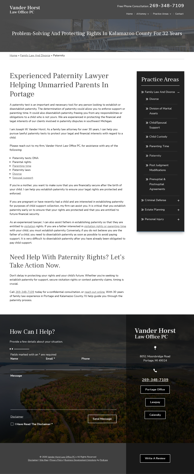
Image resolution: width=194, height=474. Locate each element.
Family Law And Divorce (160, 92)
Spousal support (22, 178)
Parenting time (21, 166)
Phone (86, 358)
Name (14, 358)
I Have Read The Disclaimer (34, 424)
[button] (191, 452)
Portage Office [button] (155, 389)
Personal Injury (154, 219)
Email (50, 358)
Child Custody (158, 136)
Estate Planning (155, 209)
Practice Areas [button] (161, 14)
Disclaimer (16, 417)
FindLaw (104, 460)
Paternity (155, 155)
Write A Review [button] (155, 458)
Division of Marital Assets (160, 111)
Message (16, 375)
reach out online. (95, 292)
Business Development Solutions (80, 460)
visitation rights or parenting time (105, 226)
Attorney (141, 14)
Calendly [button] (155, 415)
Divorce (17, 174)
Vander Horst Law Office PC (61, 456)
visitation (29, 226)
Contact (179, 14)
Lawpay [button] (155, 402)
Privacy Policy (56, 460)
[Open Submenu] (178, 92)
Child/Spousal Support (158, 125)
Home (129, 14)
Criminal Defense (155, 200)
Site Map (44, 460)
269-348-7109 (166, 6)
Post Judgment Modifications (159, 167)
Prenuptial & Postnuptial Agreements (157, 184)
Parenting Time (159, 146)
